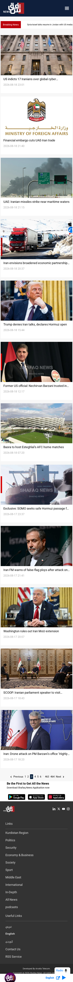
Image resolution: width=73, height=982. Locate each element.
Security (10, 847)
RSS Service (13, 956)
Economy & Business (19, 855)
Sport (9, 870)
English (10, 934)
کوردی (9, 942)
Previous (18, 776)
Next (59, 776)
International (14, 884)
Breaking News (11, 24)
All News (11, 899)
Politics (10, 840)
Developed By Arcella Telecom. (36, 968)
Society (10, 862)
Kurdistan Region (16, 833)
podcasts (11, 907)
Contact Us (12, 949)
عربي (8, 927)
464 (52, 776)
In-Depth (11, 892)
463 (47, 776)
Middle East (13, 877)
